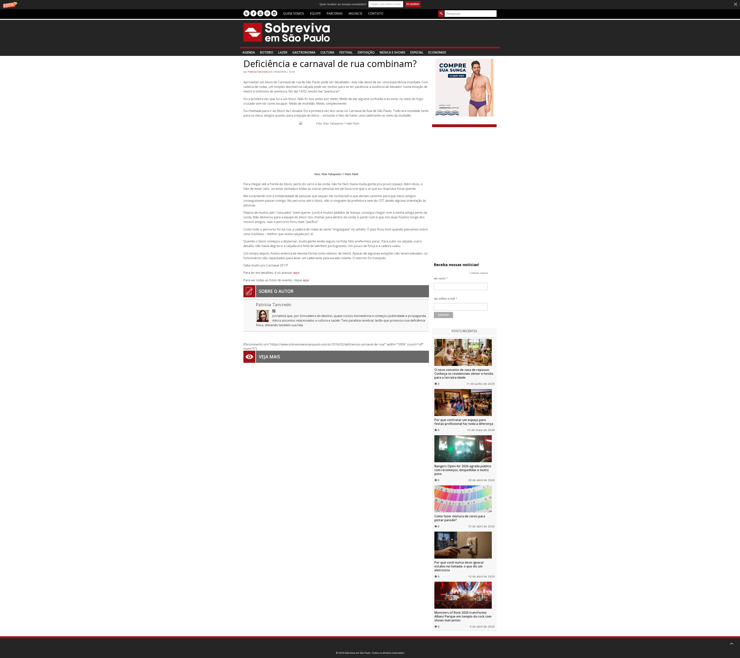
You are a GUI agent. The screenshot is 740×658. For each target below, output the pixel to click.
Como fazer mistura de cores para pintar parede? (459, 518)
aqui (296, 273)
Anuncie (355, 13)
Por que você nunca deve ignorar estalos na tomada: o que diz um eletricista (459, 566)
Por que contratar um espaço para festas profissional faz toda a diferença (463, 422)
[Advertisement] (426, 35)
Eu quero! (412, 4)
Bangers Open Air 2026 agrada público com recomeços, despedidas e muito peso (462, 470)
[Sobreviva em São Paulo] (286, 32)
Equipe (315, 13)
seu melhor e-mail (445, 299)
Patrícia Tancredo (258, 71)
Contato (375, 13)
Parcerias (335, 13)
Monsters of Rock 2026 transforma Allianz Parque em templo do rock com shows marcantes (462, 616)
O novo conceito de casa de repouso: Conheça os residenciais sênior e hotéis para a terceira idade (463, 374)
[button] (370, 4)
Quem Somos (293, 13)
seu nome (441, 279)
